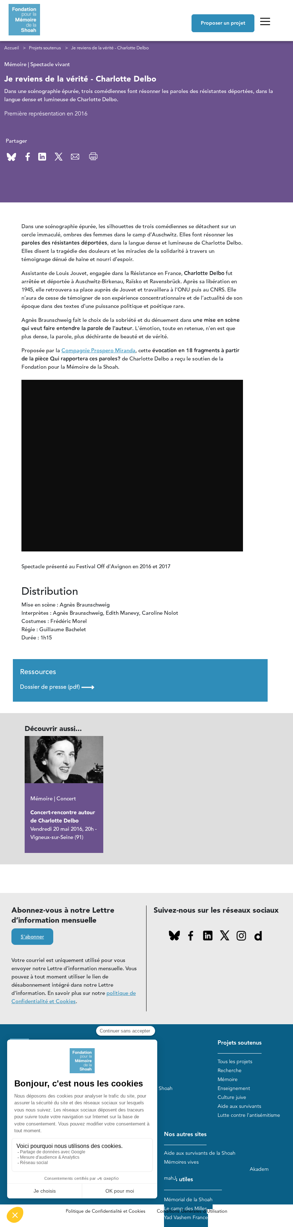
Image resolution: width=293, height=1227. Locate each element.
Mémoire (228, 1079)
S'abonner (32, 937)
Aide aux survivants (239, 1106)
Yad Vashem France (186, 1217)
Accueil (11, 47)
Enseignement (234, 1088)
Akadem (259, 1169)
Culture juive (232, 1097)
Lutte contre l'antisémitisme (249, 1115)
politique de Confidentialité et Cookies (73, 997)
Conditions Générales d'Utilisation (192, 1211)
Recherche (230, 1070)
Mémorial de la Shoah (188, 1199)
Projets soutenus (45, 47)
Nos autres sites (185, 1134)
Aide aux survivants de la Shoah (199, 1153)
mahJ (170, 1178)
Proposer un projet (223, 23)
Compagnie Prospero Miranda (98, 351)
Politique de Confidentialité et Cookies (105, 1211)
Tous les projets (235, 1061)
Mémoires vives (181, 1162)
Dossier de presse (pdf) (57, 687)
